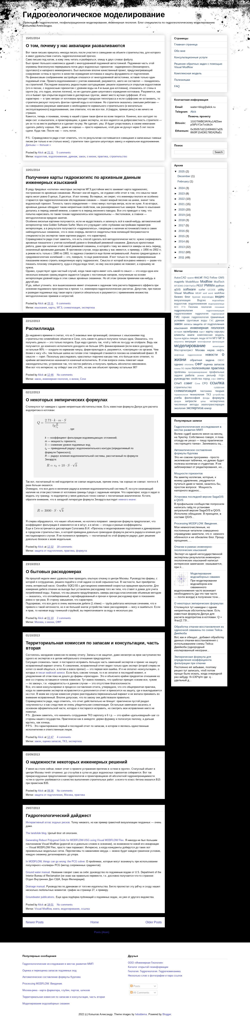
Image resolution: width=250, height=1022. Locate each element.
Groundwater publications (40, 897)
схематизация (72, 307)
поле (188, 368)
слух (213, 379)
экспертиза (88, 307)
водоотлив (41, 156)
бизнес (178, 296)
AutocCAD (180, 277)
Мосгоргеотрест (183, 350)
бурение (196, 297)
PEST (200, 285)
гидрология (201, 313)
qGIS (177, 289)
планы (177, 368)
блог (187, 296)
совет (188, 383)
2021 (182, 204)
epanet (190, 278)
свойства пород (200, 378)
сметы (220, 378)
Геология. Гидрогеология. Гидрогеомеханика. (154, 971)
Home (94, 922)
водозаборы (218, 300)
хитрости (190, 401)
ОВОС (221, 360)
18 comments (65, 546)
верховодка (207, 297)
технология (197, 394)
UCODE (211, 289)
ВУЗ (176, 307)
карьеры (219, 331)
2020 (182, 209)
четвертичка (217, 401)
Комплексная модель (188, 73)
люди (202, 338)
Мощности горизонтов (188, 473)
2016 (182, 230)
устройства (218, 394)
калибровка (190, 331)
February (184, 181)
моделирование (70, 908)
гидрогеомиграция (215, 310)
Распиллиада (40, 328)
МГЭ (59, 307)
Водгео (201, 300)
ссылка (85, 908)
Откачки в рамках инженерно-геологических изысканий (193, 548)
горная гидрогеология (195, 317)
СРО (205, 383)
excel (198, 277)
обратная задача (202, 360)
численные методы (186, 404)
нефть (220, 350)
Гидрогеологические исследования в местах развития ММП (197, 428)
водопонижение (58, 156)
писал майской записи (51, 672)
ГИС (177, 317)
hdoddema (141, 1014)
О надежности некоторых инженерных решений (76, 762)
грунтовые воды (197, 320)
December (184, 176)
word (210, 293)
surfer (202, 289)
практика (103, 156)
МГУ (215, 338)
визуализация (182, 300)
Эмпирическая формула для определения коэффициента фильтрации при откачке (193, 660)
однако (178, 364)
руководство (182, 378)
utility (221, 289)
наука (210, 350)
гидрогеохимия (183, 313)
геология (206, 307)
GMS (221, 277)
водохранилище (216, 304)
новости (211, 354)
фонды (206, 398)
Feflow (213, 277)
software (189, 289)
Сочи (83, 378)
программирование (197, 372)
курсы (185, 338)
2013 (182, 246)
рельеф (211, 375)
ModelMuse (192, 281)
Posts (136, 986)
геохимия (219, 307)
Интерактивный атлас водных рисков (48, 822)
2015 (182, 236)
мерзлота (179, 341)
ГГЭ (183, 307)
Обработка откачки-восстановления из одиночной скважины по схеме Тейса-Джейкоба (199, 630)
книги (56, 908)
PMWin (209, 285)
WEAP (198, 293)
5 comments (64, 152)
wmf (205, 293)
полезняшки (201, 368)
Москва (39, 622)
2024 (182, 188)
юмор (208, 408)
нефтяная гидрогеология (188, 355)
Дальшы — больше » (38, 144)
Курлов (177, 338)
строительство (118, 156)
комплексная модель (210, 335)
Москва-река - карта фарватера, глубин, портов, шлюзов (56, 990)
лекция (194, 338)
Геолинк (193, 307)
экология (180, 408)
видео (219, 296)
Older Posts (154, 922)
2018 (182, 220)
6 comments (64, 303)
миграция (190, 341)
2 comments (64, 618)
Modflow (206, 281)
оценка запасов (52, 741)
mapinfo (179, 281)
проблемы (180, 372)
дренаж (73, 156)
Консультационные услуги (190, 57)
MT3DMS (178, 286)
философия (192, 397)
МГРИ (209, 338)
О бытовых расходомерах (53, 571)
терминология (181, 394)
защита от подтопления (48, 550)
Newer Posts (35, 922)
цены (203, 401)
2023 (182, 193)
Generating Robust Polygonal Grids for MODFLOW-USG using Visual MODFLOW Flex (75, 840)
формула (81, 550)
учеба (178, 397)
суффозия (219, 387)
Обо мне (179, 50)
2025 (182, 171)
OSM (186, 286)
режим (200, 375)
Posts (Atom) (101, 932)
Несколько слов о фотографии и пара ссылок (155, 975)
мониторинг (218, 346)
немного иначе (127, 499)
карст (202, 332)
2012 (182, 252)
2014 (182, 241)
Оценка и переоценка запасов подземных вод (49, 970)
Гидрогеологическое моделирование (94, 14)
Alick (193, 111)
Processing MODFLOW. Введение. (196, 523)
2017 (182, 225)
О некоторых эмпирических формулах (66, 399)
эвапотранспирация (212, 404)
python (220, 285)
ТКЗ (64, 741)
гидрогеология (183, 310)
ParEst (192, 286)
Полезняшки (182, 79)
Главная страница (185, 44)
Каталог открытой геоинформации (148, 967)
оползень (189, 364)
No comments (65, 374)
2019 (182, 214)
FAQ (177, 86)
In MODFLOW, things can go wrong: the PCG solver (55, 861)
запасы (188, 324)
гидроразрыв (218, 314)
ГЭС (211, 320)
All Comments (141, 992)
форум (177, 401)
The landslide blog (36, 833)
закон (82, 156)
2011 (182, 257)
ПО (182, 368)
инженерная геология (55, 378)
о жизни (91, 156)
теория (219, 390)
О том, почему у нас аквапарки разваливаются (75, 45)
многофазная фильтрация (211, 341)
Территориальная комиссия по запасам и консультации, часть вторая (63, 996)
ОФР (58, 622)
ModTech (219, 281)
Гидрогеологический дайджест (58, 815)
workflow (219, 293)
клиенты (179, 334)
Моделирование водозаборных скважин (205, 575)
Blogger (166, 1014)
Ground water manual (38, 872)
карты (51, 307)
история (178, 332)
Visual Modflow (43, 908)
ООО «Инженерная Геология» (145, 962)
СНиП (178, 383)
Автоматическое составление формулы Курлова (193, 451)
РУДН (221, 375)
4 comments (64, 737)
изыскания (41, 307)
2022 (182, 198)
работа (189, 375)
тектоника (206, 391)
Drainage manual (35, 886)
